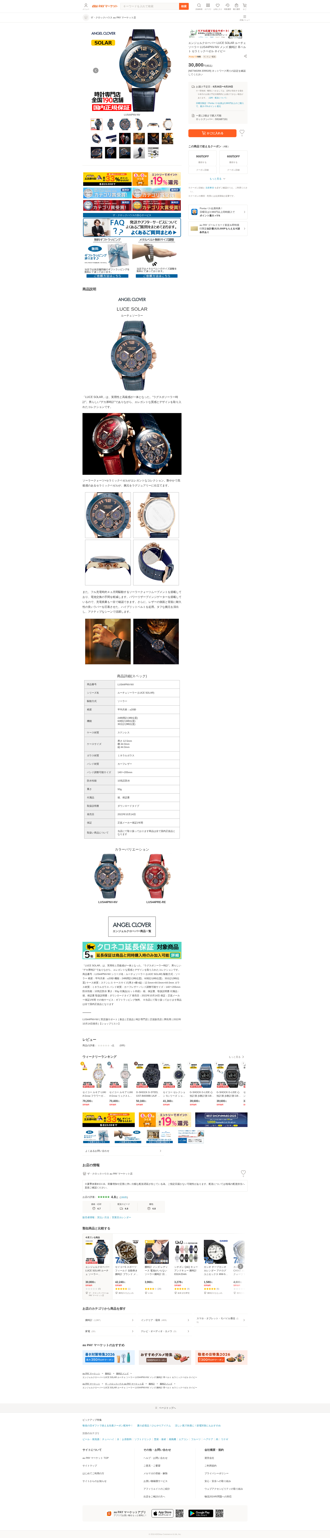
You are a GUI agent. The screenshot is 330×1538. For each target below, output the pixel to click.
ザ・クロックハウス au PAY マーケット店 (124, 1384)
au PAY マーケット (91, 1373)
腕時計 (108, 1373)
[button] (245, 56)
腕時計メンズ (122, 1373)
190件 (123, 1197)
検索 (184, 6)
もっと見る (235, 1057)
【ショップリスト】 (110, 1023)
